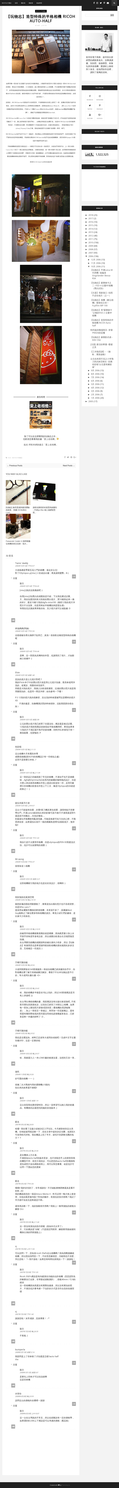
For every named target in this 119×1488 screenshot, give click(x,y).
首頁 (16, 3)
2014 (90, 228)
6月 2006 (95, 380)
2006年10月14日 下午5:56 (24, 631)
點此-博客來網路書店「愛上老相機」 (41, 444)
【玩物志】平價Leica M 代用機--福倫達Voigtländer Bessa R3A (101, 274)
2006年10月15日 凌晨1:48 (24, 675)
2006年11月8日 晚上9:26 (24, 1074)
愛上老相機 (49, 439)
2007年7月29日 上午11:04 (24, 1249)
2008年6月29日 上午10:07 (29, 1413)
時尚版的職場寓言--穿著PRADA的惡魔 (101, 331)
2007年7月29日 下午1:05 (29, 1272)
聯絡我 (31, 3)
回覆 (74, 576)
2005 (90, 401)
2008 (90, 249)
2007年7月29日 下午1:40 (24, 1314)
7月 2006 (95, 377)
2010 (90, 242)
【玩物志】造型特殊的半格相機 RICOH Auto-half (101, 323)
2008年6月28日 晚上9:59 (24, 1396)
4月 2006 (95, 387)
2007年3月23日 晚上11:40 (29, 1222)
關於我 (23, 3)
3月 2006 (95, 391)
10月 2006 (96, 266)
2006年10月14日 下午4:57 (24, 566)
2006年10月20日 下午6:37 (24, 862)
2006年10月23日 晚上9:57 (29, 1053)
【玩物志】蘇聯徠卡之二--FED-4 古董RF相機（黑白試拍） (101, 285)
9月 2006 (95, 370)
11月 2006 (96, 263)
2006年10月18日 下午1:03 (29, 838)
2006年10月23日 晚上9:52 (24, 1033)
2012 (90, 235)
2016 (90, 221)
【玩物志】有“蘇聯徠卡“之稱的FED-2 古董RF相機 (101, 313)
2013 (90, 232)
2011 (90, 239)
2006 (90, 256)
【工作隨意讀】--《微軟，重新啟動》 (100, 353)
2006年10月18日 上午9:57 (24, 806)
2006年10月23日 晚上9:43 (29, 988)
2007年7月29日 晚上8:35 (29, 1331)
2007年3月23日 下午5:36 (24, 1184)
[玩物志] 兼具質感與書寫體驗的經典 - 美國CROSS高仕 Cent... (18, 510)
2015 (90, 225)
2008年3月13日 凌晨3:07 (29, 1372)
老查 (38, 25)
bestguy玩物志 (41, 11)
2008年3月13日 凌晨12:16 (24, 1352)
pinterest (100, 109)
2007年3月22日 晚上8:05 (24, 1124)
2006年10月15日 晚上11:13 (25, 749)
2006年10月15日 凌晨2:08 (29, 719)
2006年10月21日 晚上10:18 (25, 900)
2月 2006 (95, 394)
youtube (90, 118)
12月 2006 (96, 259)
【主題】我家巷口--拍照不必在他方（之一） (101, 294)
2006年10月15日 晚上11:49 (30, 773)
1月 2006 (95, 397)
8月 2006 (95, 373)
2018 (90, 215)
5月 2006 (95, 384)
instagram (99, 100)
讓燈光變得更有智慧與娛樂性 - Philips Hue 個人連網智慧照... (45, 510)
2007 (90, 252)
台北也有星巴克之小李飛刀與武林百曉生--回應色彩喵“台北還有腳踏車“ (101, 363)
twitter (90, 109)
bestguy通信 (6, 3)
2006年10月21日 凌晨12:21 (30, 879)
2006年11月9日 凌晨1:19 (29, 1101)
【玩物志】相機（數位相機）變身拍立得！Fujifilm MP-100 (101, 303)
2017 (90, 218)
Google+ (100, 118)
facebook (90, 100)
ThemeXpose (66, 1485)
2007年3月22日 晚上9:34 (29, 1151)
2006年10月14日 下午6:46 (29, 651)
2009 (90, 245)
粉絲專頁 (39, 3)
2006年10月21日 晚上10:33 (30, 929)
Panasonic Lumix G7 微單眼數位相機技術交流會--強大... (18, 542)
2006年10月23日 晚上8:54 (24, 965)
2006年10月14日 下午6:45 (29, 586)
